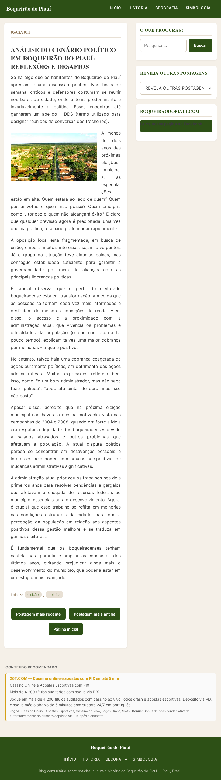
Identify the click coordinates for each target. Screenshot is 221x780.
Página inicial (65, 629)
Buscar (200, 45)
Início (115, 8)
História (138, 8)
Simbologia (198, 8)
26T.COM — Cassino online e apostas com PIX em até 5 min (64, 678)
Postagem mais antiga (94, 614)
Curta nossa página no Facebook (171, 124)
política (54, 595)
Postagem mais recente (38, 614)
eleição (33, 595)
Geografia (166, 8)
